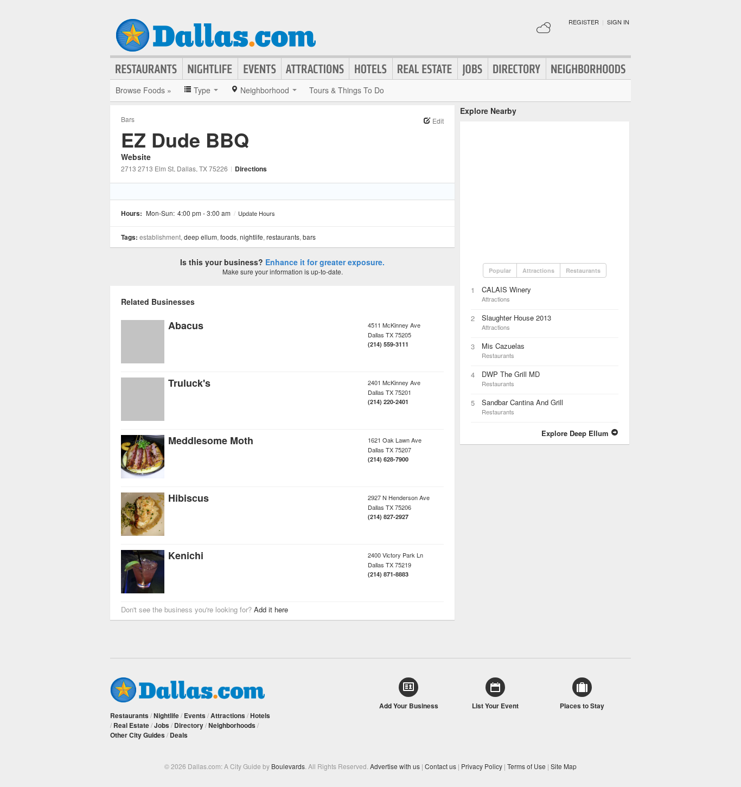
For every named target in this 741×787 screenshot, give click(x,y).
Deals (179, 735)
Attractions (315, 69)
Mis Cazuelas (503, 346)
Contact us (440, 766)
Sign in (618, 21)
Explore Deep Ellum (576, 433)
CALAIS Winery (506, 289)
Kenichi (185, 555)
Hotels (370, 69)
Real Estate (425, 69)
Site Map (564, 766)
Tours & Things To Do (346, 90)
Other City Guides (137, 735)
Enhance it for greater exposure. (325, 262)
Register (583, 21)
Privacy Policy (481, 766)
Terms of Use (526, 766)
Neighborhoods (588, 69)
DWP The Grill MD (511, 374)
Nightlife (210, 69)
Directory (517, 69)
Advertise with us (395, 766)
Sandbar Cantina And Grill (522, 402)
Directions (251, 169)
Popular (500, 270)
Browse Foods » (143, 90)
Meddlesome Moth (210, 440)
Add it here (271, 609)
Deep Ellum (200, 236)
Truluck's (189, 383)
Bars (128, 119)
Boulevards (288, 766)
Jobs (473, 69)
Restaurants (146, 69)
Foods (228, 236)
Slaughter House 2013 (516, 317)
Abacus (185, 325)
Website (136, 156)
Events (259, 69)
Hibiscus (188, 498)
